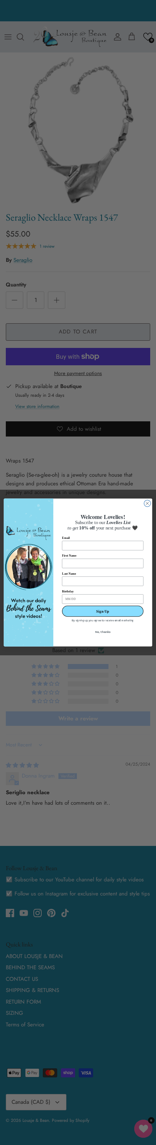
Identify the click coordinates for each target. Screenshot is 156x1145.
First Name (69, 555)
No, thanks (102, 632)
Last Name (69, 573)
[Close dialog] (147, 503)
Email (66, 538)
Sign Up (102, 611)
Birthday (68, 591)
